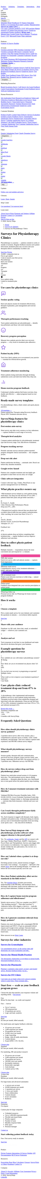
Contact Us (10, 215)
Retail (10, 23)
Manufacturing (35, 25)
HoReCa (4, 25)
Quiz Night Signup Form (9, 126)
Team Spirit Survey (18, 102)
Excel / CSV (5, 36)
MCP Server (15, 1155)
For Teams (4, 59)
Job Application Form (8, 98)
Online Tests (5, 75)
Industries (4, 23)
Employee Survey (28, 71)
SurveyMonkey (25, 34)
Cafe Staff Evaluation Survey (17, 122)
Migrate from (5, 34)
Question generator (7, 50)
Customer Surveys (19, 68)
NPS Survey (27, 75)
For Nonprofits (11, 55)
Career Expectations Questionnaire (12, 89)
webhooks (10, 839)
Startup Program (19, 53)
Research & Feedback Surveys (11, 71)
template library (12, 883)
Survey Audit (29, 53)
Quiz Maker (5, 69)
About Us (4, 1171)
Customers (20, 55)
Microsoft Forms (15, 36)
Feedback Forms (15, 75)
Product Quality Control (9, 115)
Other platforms (26, 36)
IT (20, 23)
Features (3, 43)
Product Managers (14, 61)
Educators (30, 59)
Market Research (6, 68)
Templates (20, 7)
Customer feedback (14, 28)
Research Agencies (26, 61)
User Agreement (25, 1171)
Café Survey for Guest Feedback (29, 87)
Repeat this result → (7, 709)
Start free (4, 252)
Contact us (4, 1130)
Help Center (19, 935)
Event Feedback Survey (32, 89)
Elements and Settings (21, 213)
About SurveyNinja (7, 213)
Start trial (4, 1102)
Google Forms (15, 34)
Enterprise (27, 55)
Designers (11, 59)
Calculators (18, 215)
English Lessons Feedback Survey (12, 117)
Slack (7, 866)
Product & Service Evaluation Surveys (23, 69)
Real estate (19, 25)
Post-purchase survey (21, 30)
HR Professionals (21, 59)
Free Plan (10, 53)
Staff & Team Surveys (32, 68)
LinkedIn (4, 1177)
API (25, 839)
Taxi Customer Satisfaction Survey (27, 124)
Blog (14, 1162)
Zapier (17, 839)
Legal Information (11, 1173)
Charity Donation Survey (27, 133)
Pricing (5, 9)
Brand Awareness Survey (9, 87)
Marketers (4, 61)
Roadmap (4, 57)
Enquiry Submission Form (9, 133)
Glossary (27, 1162)
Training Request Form (23, 104)
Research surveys (15, 77)
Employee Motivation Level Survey (20, 100)
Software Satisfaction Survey (10, 91)
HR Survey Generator (21, 52)
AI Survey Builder (13, 43)
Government (11, 25)
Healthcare (15, 23)
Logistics (26, 25)
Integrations (30, 7)
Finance (24, 23)
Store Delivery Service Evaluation (28, 115)
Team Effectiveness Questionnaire (18, 105)
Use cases (4, 28)
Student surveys (27, 77)
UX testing (10, 30)
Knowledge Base (6, 1162)
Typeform (34, 34)
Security (34, 55)
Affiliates (17, 1171)
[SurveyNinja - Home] (10, 4)
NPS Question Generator (22, 50)
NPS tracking (30, 28)
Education (30, 23)
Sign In (3, 18)
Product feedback (15, 32)
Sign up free (10, 219)
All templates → (6, 410)
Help (3, 184)
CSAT (23, 28)
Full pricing (16, 994)
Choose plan (5, 1044)
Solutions (12, 7)
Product (3, 7)
